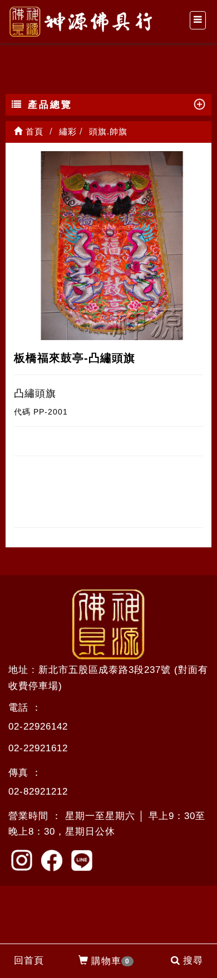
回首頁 (29, 960)
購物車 (110, 961)
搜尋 (193, 960)
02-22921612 (38, 748)
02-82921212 (38, 791)
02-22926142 (38, 726)
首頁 (33, 131)
